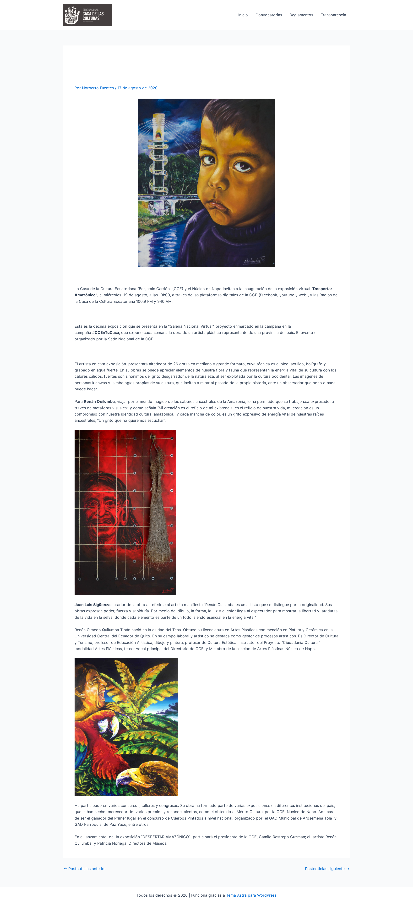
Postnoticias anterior (85, 869)
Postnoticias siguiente (327, 869)
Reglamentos (301, 14)
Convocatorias (268, 14)
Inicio (243, 14)
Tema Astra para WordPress (251, 895)
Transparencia (333, 14)
